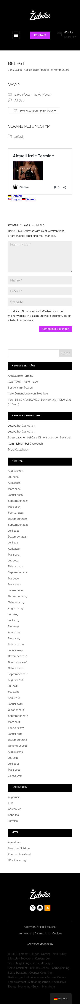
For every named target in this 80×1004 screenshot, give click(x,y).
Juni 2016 (13, 763)
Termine (13, 820)
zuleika (17, 69)
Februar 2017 (16, 727)
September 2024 (18, 524)
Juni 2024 (13, 530)
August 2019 (15, 608)
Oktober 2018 (16, 668)
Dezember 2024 (17, 518)
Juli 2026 (13, 476)
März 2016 (14, 769)
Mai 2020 (13, 578)
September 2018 (18, 674)
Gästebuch (28, 425)
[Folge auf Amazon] (47, 908)
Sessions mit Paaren (20, 387)
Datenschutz (42, 933)
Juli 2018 (13, 685)
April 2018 (14, 698)
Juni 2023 (13, 542)
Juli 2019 (13, 614)
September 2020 (18, 572)
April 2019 (14, 632)
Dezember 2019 (17, 596)
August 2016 (15, 751)
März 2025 (14, 506)
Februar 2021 (16, 566)
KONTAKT (40, 35)
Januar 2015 (15, 775)
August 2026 (15, 470)
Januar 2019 (15, 650)
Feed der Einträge (19, 848)
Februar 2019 (16, 644)
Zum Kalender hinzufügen (36, 111)
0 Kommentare (60, 69)
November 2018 (17, 662)
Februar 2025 (16, 512)
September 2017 (18, 715)
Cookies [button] (57, 933)
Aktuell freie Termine (20, 375)
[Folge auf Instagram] (40, 908)
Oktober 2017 (16, 709)
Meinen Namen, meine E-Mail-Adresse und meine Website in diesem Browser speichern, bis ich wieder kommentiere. (39, 316)
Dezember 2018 (17, 656)
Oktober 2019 (16, 602)
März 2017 (14, 721)
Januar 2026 (15, 494)
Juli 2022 (13, 560)
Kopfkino (13, 814)
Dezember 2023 (17, 536)
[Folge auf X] (33, 908)
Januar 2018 (15, 703)
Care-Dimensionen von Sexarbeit (28, 393)
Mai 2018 (13, 692)
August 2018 (15, 680)
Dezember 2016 (17, 739)
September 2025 (18, 500)
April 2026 (14, 482)
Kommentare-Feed (19, 854)
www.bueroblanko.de (40, 943)
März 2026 (14, 488)
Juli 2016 (13, 757)
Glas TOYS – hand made (23, 381)
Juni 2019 (13, 620)
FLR (10, 803)
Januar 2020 (15, 590)
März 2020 (14, 584)
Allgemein (14, 797)
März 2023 (14, 554)
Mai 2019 (13, 626)
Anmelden (14, 842)
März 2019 (14, 638)
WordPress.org (17, 860)
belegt (45, 69)
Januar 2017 (15, 733)
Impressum (25, 933)
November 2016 (17, 745)
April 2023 (14, 548)
